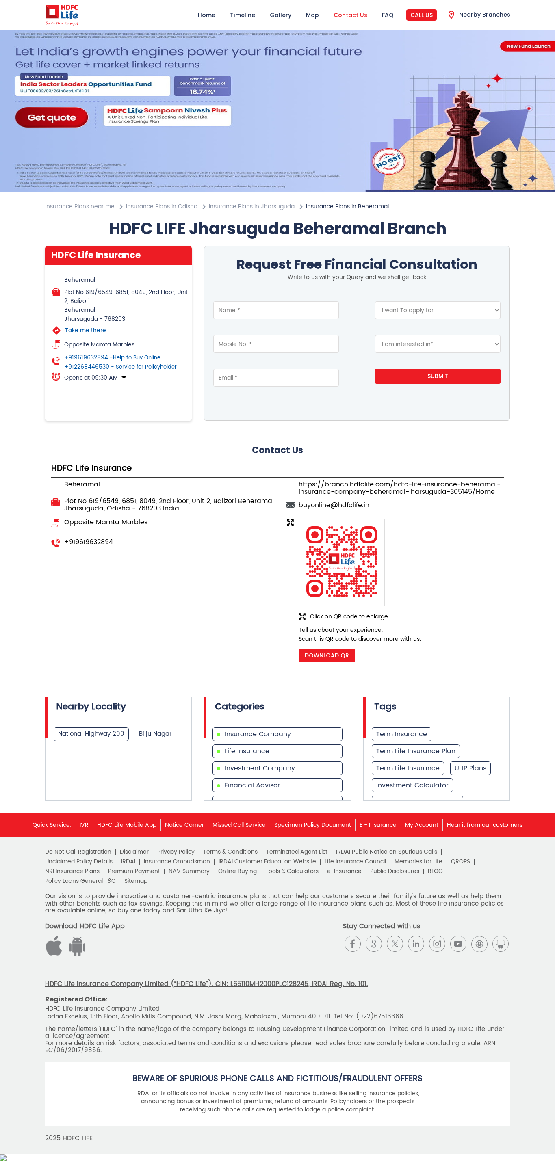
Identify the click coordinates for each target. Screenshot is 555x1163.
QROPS (460, 862)
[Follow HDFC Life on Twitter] (395, 943)
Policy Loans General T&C (80, 881)
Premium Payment (134, 871)
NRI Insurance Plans (72, 871)
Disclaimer (134, 852)
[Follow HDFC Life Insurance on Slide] (500, 943)
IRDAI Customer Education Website (267, 862)
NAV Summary (189, 871)
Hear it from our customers (484, 825)
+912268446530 (120, 367)
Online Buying (237, 871)
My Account (421, 825)
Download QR (327, 655)
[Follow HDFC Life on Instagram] (437, 943)
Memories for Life (418, 862)
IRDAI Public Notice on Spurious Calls (386, 852)
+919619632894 (112, 357)
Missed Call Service (239, 825)
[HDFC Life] (62, 15)
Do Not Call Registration (78, 852)
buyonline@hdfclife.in (334, 505)
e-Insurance (344, 871)
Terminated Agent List (296, 852)
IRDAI (128, 862)
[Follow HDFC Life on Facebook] (352, 943)
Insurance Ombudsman (177, 862)
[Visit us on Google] (374, 943)
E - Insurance (378, 825)
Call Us (421, 15)
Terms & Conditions (230, 852)
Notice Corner (184, 825)
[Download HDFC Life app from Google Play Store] (55, 954)
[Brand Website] (479, 943)
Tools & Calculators (292, 871)
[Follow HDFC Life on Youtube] (458, 943)
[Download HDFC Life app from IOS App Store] (76, 954)
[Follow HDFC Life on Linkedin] (416, 943)
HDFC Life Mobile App (126, 825)
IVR (84, 825)
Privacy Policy (176, 852)
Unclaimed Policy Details (79, 862)
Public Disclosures (394, 871)
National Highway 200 (91, 734)
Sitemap (135, 881)
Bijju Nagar (155, 734)
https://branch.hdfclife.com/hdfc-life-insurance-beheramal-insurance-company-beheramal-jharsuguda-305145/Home (400, 488)
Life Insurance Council (355, 862)
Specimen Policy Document (312, 825)
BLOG (435, 871)
